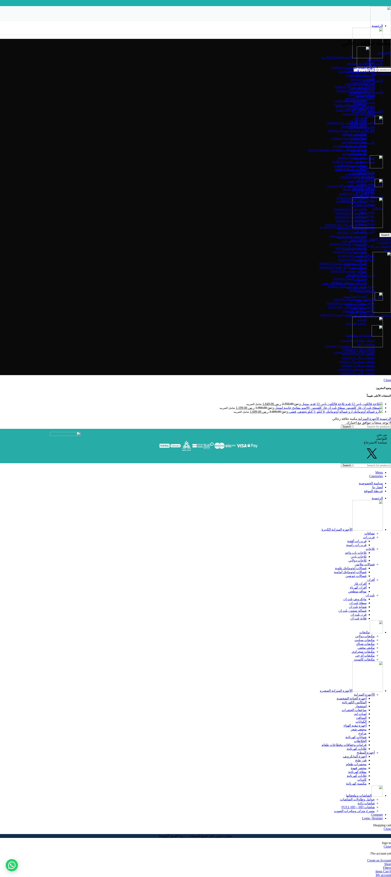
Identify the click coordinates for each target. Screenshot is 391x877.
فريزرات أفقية (357, 541)
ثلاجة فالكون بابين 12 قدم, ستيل (323, 404)
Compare (377, 814)
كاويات (362, 779)
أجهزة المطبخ (366, 752)
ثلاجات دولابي (357, 560)
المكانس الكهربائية (354, 702)
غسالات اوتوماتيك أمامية (350, 572)
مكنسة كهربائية (356, 783)
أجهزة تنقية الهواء (355, 725)
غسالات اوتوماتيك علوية (351, 100)
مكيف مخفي (366, 184)
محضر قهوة (359, 768)
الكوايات (361, 721)
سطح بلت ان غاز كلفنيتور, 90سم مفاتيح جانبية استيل (309, 407)
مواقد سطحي (357, 591)
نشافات (369, 533)
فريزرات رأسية (356, 545)
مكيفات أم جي (365, 655)
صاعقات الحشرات (354, 710)
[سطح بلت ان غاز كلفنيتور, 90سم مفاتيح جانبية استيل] (364, 407)
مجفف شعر (359, 729)
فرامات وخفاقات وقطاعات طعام (344, 745)
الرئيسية (385, 418)
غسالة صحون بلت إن (352, 610)
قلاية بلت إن (358, 618)
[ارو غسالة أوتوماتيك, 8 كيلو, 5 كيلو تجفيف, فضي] (368, 411)
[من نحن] (326, 435)
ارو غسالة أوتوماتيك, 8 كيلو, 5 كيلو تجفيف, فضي (320, 411)
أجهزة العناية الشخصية (352, 698)
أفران (371, 579)
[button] (12, 865)
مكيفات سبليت (365, 640)
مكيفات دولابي (365, 636)
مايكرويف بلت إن (355, 599)
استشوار (361, 706)
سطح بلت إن (358, 603)
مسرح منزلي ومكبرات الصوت (354, 811)
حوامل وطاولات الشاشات (357, 799)
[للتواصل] (326, 438)
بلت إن (370, 131)
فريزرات (369, 537)
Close (387, 380)
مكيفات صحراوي (363, 187)
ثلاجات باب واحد (356, 552)
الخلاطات (360, 741)
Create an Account (379, 860)
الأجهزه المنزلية (364, 694)
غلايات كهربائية (357, 748)
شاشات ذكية (366, 803)
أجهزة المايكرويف (355, 296)
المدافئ (361, 717)
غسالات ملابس (365, 564)
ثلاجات (370, 142)
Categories (384, 53)
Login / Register (372, 818)
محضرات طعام (356, 764)
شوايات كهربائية (356, 737)
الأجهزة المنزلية (368, 418)
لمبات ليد (360, 714)
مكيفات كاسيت (364, 659)
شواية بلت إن (358, 607)
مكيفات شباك (365, 180)
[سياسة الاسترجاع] (326, 442)
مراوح (362, 733)
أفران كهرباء (358, 587)
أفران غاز (360, 117)
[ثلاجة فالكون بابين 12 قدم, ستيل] (364, 404)
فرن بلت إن (359, 614)
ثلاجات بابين (359, 556)
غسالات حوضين (356, 576)
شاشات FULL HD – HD (358, 807)
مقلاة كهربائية (357, 772)
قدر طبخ (361, 760)
